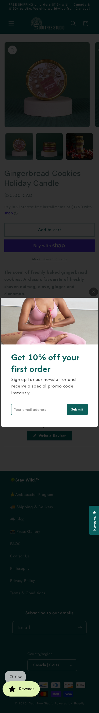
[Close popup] (93, 292)
